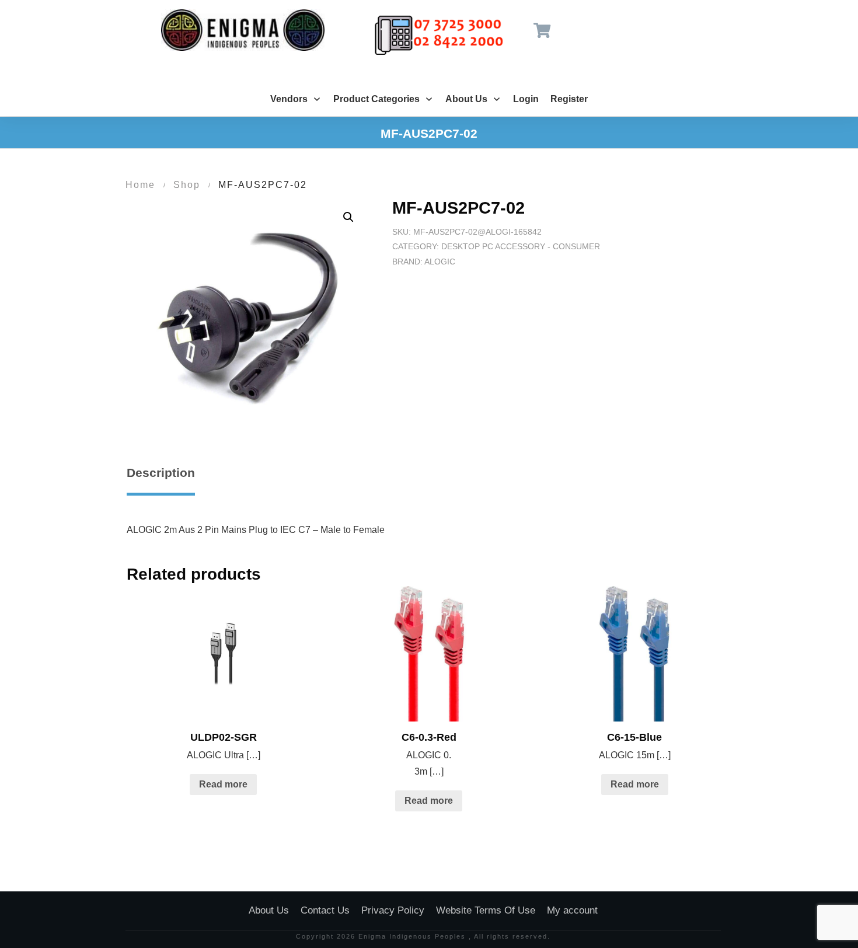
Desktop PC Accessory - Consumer (520, 246)
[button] (348, 217)
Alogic (439, 261)
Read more (223, 784)
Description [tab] (161, 472)
